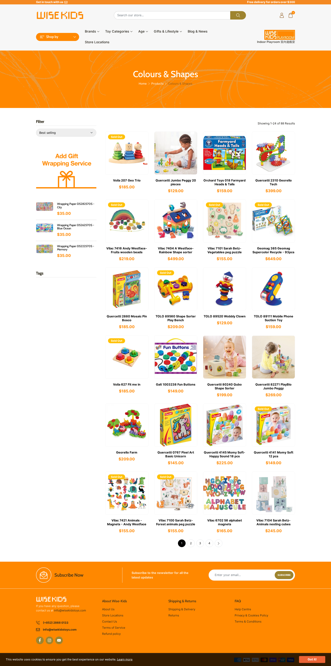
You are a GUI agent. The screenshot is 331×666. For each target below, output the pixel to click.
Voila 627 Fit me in (126, 384)
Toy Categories (117, 31)
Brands (90, 31)
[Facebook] (40, 640)
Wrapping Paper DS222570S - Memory (75, 247)
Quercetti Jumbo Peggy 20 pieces (176, 182)
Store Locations (97, 42)
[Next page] (218, 543)
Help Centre (243, 609)
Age (141, 31)
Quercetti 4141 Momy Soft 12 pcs (273, 454)
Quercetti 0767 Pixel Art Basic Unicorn (175, 454)
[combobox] (172, 15)
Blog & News (197, 31)
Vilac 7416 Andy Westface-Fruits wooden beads (126, 250)
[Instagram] (49, 640)
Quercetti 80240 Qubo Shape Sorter (224, 386)
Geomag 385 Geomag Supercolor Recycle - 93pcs (273, 250)
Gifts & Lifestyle (166, 31)
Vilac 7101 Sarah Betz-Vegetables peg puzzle (224, 250)
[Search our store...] (238, 15)
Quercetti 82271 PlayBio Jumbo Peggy (273, 386)
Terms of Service (113, 627)
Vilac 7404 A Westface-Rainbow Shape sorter (176, 250)
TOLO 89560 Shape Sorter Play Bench (176, 318)
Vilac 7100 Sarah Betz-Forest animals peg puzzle (175, 522)
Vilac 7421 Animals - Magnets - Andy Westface (126, 522)
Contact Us (109, 621)
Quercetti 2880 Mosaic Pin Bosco (127, 318)
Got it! (312, 659)
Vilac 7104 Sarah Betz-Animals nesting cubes (273, 522)
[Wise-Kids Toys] (66, 168)
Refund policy (111, 634)
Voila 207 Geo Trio (127, 180)
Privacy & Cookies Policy (251, 615)
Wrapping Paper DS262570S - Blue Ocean (75, 226)
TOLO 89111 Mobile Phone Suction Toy (273, 318)
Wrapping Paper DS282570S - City (75, 205)
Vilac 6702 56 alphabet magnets (224, 522)
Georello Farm (126, 452)
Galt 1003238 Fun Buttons (175, 384)
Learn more (125, 659)
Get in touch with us (50, 2)
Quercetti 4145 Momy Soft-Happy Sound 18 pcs (224, 454)
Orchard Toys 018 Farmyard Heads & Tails (224, 182)
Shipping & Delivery (181, 609)
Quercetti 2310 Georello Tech (273, 182)
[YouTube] (59, 640)
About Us (108, 609)
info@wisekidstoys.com (70, 610)
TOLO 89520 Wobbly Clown (225, 316)
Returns (173, 615)
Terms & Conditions (248, 621)
